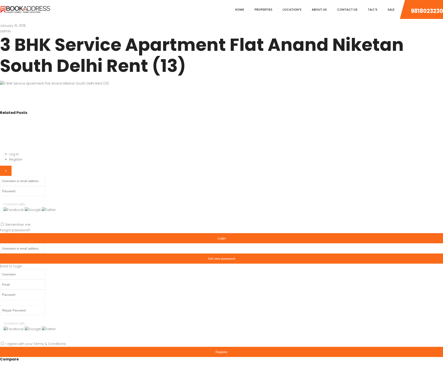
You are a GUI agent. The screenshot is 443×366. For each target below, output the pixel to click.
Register (15, 159)
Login (222, 238)
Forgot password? (15, 230)
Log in (14, 154)
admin (5, 31)
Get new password (221, 258)
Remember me (18, 224)
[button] (14, 209)
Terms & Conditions (50, 344)
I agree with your (36, 344)
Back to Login (11, 266)
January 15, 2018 (13, 25)
